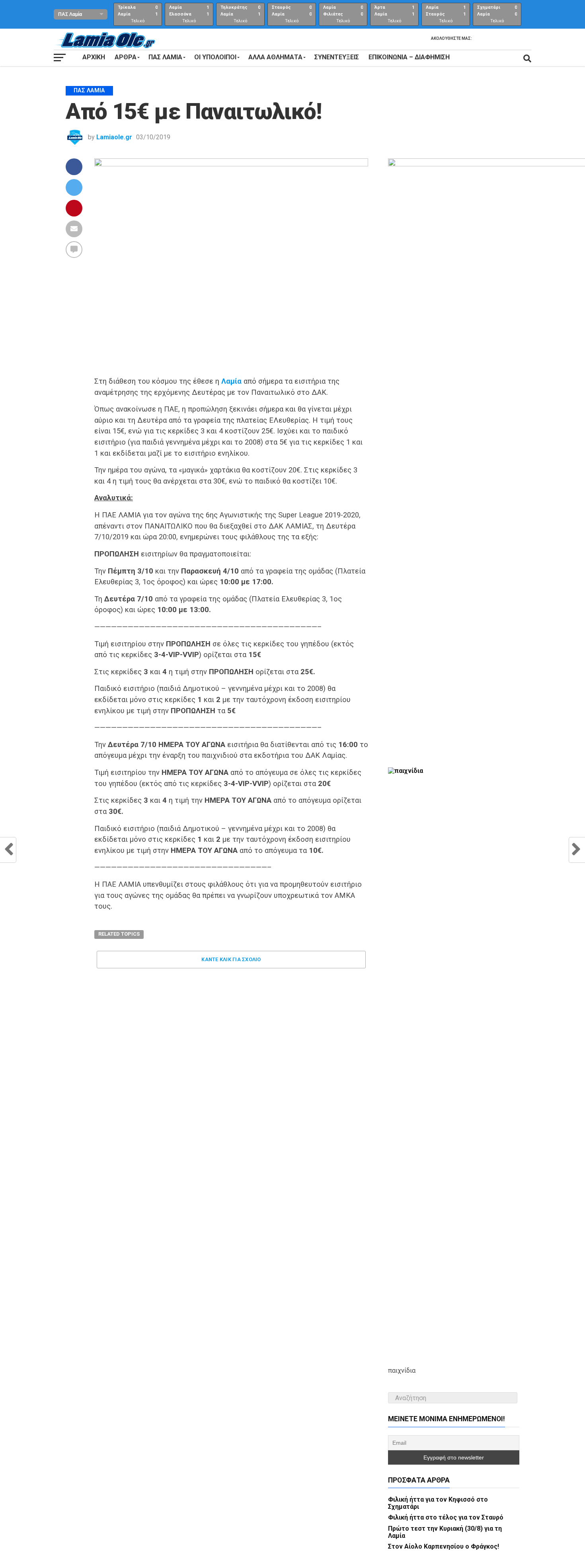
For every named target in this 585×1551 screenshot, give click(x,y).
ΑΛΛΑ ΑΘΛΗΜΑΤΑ (275, 57)
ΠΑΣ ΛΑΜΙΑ (165, 57)
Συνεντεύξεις (336, 57)
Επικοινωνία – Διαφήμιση (409, 57)
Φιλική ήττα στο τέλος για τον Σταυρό (445, 1517)
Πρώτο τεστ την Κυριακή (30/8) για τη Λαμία (445, 1532)
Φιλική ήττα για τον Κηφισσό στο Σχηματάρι (438, 1503)
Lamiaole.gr (114, 137)
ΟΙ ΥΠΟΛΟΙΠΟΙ (215, 57)
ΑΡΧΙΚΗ (93, 57)
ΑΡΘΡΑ (125, 57)
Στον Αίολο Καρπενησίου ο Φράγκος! (443, 1546)
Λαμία (231, 381)
